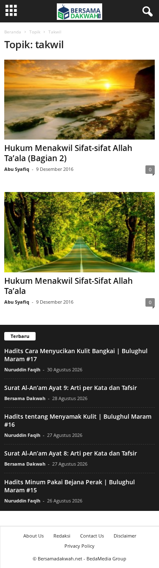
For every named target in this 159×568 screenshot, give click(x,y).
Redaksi (61, 535)
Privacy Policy (79, 546)
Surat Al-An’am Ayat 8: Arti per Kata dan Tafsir (70, 453)
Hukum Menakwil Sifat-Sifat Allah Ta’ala (68, 285)
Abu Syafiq (16, 169)
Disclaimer (125, 535)
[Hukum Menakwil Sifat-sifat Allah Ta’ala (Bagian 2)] (79, 100)
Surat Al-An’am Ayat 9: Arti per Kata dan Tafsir (70, 388)
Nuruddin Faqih (22, 369)
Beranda (12, 32)
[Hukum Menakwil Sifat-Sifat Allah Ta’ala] (79, 232)
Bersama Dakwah (24, 398)
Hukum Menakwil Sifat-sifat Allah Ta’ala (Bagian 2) (68, 153)
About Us (33, 535)
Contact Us (92, 535)
